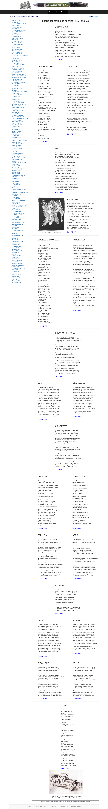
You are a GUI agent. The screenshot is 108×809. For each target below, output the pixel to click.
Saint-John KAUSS (16, 131)
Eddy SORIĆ (15, 240)
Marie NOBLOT (16, 199)
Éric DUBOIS (15, 90)
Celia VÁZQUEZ (16, 271)
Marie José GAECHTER (18, 107)
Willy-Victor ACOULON (17, 21)
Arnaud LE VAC (16, 167)
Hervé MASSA (15, 180)
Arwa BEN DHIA (16, 28)
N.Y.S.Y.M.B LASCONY (17, 153)
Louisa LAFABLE (16, 142)
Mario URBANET (16, 266)
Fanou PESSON (16, 210)
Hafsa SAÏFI (15, 225)
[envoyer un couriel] (97, 16)
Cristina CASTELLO (17, 60)
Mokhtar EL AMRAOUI (17, 95)
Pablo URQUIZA (16, 270)
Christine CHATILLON (17, 63)
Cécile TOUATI (15, 259)
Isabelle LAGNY (16, 147)
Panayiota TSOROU (17, 263)
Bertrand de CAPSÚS (17, 52)
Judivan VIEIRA (16, 276)
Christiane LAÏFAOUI (17, 148)
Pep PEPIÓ (15, 208)
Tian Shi (14, 254)
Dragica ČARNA (16, 58)
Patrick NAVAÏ (15, 197)
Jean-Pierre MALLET (17, 173)
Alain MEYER (15, 183)
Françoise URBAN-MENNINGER (20, 268)
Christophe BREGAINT (17, 44)
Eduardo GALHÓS (16, 106)
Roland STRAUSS (16, 246)
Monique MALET (16, 172)
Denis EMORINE (16, 96)
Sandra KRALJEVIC (17, 137)
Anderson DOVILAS (17, 87)
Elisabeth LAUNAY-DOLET (18, 158)
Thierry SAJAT (15, 227)
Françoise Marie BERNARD (19, 30)
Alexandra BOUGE (16, 43)
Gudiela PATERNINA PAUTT (19, 207)
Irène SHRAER (16, 236)
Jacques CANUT (16, 50)
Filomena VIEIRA (16, 274)
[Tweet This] (96, 16)
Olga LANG (15, 151)
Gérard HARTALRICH (17, 125)
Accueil (13, 12)
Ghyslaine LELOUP (17, 159)
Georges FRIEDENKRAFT (18, 102)
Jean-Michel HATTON (17, 121)
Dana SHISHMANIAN (17, 235)
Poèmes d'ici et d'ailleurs (58, 12)
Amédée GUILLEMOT (17, 120)
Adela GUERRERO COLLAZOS (20, 118)
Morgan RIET (15, 218)
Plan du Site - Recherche (41, 806)
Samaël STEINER (16, 244)
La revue (33, 12)
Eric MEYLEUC (16, 184)
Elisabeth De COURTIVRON (19, 76)
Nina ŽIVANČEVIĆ (16, 282)
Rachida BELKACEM (17, 27)
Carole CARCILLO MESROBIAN (20, 55)
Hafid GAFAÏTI (15, 109)
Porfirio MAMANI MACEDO (19, 175)
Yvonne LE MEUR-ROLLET (19, 162)
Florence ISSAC (16, 126)
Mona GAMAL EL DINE (18, 110)
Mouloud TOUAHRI (17, 260)
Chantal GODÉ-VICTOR (18, 117)
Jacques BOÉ (15, 39)
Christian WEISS (16, 281)
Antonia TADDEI (16, 249)
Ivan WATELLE (16, 279)
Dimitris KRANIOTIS (17, 139)
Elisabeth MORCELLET (18, 191)
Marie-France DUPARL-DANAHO (20, 91)
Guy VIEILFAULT (16, 277)
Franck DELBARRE (17, 79)
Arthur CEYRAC (16, 62)
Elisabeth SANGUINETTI (18, 224)
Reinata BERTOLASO (17, 33)
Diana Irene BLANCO (17, 36)
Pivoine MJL (15, 188)
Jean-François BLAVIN (17, 38)
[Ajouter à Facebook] (94, 16)
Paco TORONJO (16, 257)
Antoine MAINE (16, 178)
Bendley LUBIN (16, 170)
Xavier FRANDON (16, 101)
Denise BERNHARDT (17, 32)
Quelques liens (64, 806)
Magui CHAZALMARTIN (18, 65)
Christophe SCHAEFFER (18, 230)
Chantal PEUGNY (16, 211)
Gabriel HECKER (16, 123)
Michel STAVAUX (16, 243)
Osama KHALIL (16, 134)
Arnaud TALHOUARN (17, 251)
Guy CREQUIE (15, 73)
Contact (54, 806)
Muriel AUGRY (15, 25)
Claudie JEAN (15, 128)
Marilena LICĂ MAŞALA (18, 169)
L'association (23, 12)
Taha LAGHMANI (16, 145)
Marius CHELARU (16, 66)
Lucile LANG (15, 150)
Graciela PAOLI (16, 203)
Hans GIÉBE (15, 114)
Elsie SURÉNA (15, 248)
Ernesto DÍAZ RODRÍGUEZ (19, 82)
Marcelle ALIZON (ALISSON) (19, 24)
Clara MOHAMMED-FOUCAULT (20, 189)
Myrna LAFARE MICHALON (19, 143)
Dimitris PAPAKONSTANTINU (19, 205)
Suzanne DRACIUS (17, 88)
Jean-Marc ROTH (16, 221)
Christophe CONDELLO (18, 68)
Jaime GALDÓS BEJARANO (19, 104)
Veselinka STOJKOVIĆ (17, 241)
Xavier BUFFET (16, 46)
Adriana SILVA (15, 238)
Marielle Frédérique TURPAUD (19, 265)
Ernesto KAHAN (16, 129)
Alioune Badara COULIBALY (19, 71)
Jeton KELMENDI (16, 132)
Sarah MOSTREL (16, 194)
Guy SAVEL (15, 229)
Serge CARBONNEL (17, 54)
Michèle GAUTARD (17, 112)
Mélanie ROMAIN (16, 219)
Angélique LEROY (16, 164)
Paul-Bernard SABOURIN (18, 222)
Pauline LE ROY (16, 166)
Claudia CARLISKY (17, 57)
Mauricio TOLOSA (16, 255)
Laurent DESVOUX (16, 80)
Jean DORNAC (16, 84)
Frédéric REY (15, 216)
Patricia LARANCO (16, 155)
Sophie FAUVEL (16, 99)
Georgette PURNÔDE (17, 214)
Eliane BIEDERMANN (17, 35)
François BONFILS (17, 41)
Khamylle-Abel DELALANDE (19, 77)
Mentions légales (76, 806)
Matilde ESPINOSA (17, 98)
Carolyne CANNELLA (17, 49)
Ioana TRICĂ (15, 262)
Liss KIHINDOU (16, 136)
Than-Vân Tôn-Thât (17, 252)
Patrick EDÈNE (16, 93)
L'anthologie (43, 12)
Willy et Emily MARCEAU (18, 177)
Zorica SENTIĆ (16, 233)
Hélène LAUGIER (16, 156)
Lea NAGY (14, 195)
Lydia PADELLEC (16, 202)
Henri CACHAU (59, 60)
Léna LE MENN (16, 161)
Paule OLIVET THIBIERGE (18, 200)
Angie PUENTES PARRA (18, 213)
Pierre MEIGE (15, 181)
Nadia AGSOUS (16, 22)
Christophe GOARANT (17, 115)
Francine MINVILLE (17, 186)
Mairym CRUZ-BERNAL (18, 74)
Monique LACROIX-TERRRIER (19, 140)
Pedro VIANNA (15, 273)
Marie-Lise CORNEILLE (18, 69)
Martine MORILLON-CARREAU (20, 192)
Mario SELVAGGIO (17, 232)
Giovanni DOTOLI (16, 85)
